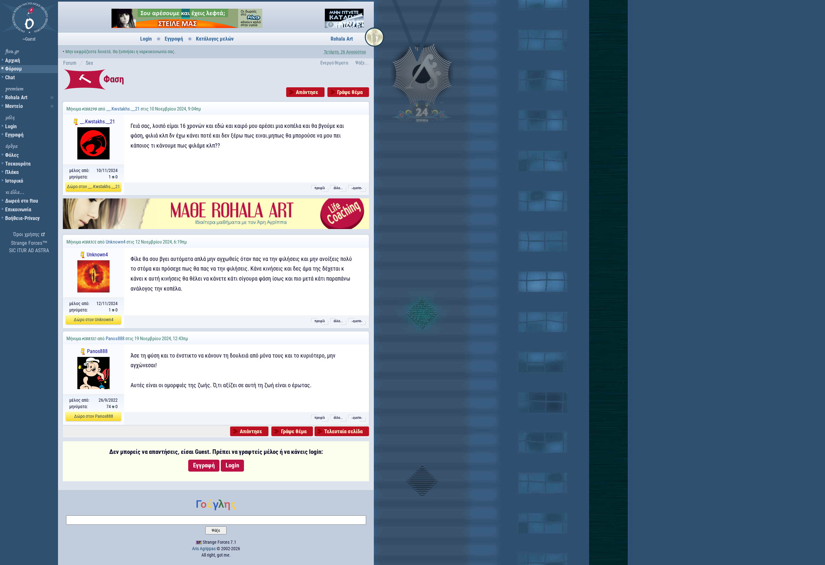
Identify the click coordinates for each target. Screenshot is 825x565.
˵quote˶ (357, 188)
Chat (10, 77)
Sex (89, 63)
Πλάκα (12, 172)
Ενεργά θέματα (334, 63)
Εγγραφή (14, 135)
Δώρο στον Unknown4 (93, 319)
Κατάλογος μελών (215, 39)
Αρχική (12, 60)
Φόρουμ (13, 69)
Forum (69, 63)
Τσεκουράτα (18, 164)
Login (11, 126)
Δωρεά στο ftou (21, 201)
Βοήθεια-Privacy (22, 218)
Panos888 (115, 338)
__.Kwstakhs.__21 (123, 109)
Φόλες (12, 155)
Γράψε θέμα (350, 92)
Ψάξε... (362, 63)
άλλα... (338, 188)
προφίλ (320, 188)
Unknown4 (115, 242)
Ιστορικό (14, 181)
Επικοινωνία (18, 209)
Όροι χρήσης (26, 234)
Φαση (113, 79)
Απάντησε (307, 92)
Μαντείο (14, 106)
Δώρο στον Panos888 (93, 416)
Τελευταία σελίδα (343, 431)
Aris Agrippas (204, 548)
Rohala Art (16, 97)
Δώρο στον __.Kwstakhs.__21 (93, 186)
